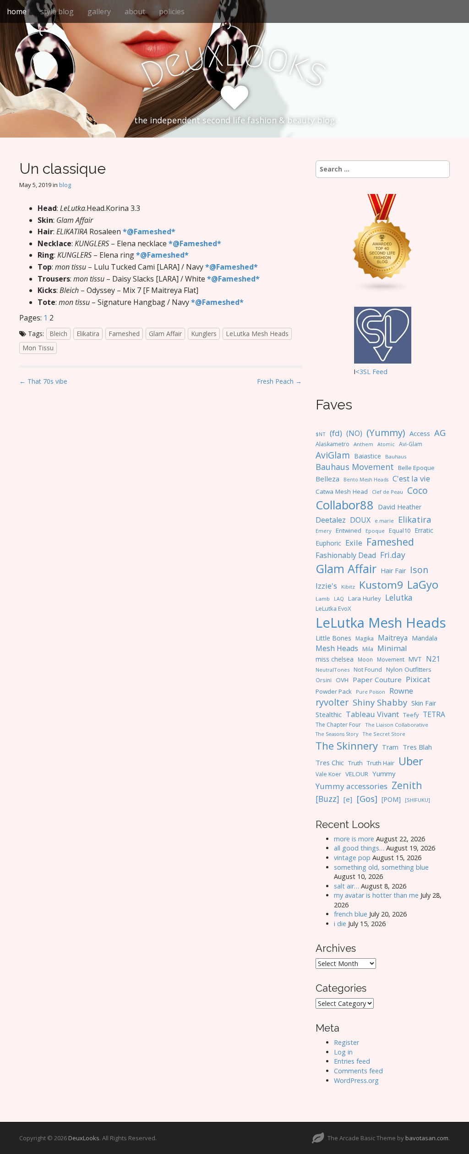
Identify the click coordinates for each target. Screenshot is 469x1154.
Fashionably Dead (346, 555)
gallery (99, 11)
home (17, 11)
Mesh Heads (337, 648)
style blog (57, 11)
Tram (390, 747)
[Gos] (366, 799)
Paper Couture (377, 679)
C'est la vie (411, 478)
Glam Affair (165, 333)
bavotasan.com (426, 1138)
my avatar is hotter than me (376, 895)
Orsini (324, 680)
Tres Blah (417, 746)
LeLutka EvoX (333, 608)
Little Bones (333, 638)
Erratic (423, 530)
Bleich (58, 333)
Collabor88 (345, 505)
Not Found (368, 670)
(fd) (336, 433)
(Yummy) (385, 432)
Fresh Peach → (279, 381)
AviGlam (333, 455)
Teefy (411, 715)
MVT (415, 659)
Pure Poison (370, 691)
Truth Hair (380, 763)
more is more (354, 838)
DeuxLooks (83, 1138)
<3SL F (365, 371)
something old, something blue (381, 867)
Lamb (323, 598)
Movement (390, 659)
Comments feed (358, 1070)
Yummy (383, 773)
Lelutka (399, 597)
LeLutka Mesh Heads (257, 333)
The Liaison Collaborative (396, 724)
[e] (348, 799)
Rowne (401, 690)
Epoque (375, 530)
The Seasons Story (337, 733)
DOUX (360, 520)
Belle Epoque (416, 468)
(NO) (354, 433)
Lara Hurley (364, 598)
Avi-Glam (410, 444)
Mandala (424, 638)
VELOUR (356, 774)
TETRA (434, 714)
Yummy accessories (351, 786)
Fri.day (392, 554)
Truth (355, 763)
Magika (364, 638)
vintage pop (352, 857)
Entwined (348, 530)
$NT (321, 434)
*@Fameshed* (149, 231)
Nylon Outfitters (408, 669)
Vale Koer (328, 774)
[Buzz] (327, 798)
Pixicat (418, 679)
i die (340, 923)
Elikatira (87, 333)
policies (172, 11)
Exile (353, 542)
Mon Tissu (38, 347)
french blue (350, 914)
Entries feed (352, 1061)
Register (346, 1042)
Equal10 (399, 530)
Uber (410, 761)
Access (419, 433)
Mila (367, 649)
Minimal (392, 648)
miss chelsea (335, 659)
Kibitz (348, 586)
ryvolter (332, 702)
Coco (417, 490)
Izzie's (326, 585)
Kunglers (204, 333)
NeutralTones (332, 669)
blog (65, 185)
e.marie (384, 520)
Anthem (363, 444)
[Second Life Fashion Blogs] (382, 242)
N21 (433, 659)
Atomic (386, 444)
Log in (343, 1052)
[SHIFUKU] (417, 799)
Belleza (327, 478)
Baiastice (367, 456)
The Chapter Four (338, 725)
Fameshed (124, 333)
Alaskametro (332, 444)
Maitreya (393, 638)
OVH (342, 680)
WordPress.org (356, 1080)
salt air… (346, 886)
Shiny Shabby (380, 702)
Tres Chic (330, 762)
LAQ (339, 599)
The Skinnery (347, 745)
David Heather (399, 506)
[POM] (391, 799)
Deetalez (331, 520)
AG (440, 432)
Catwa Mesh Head (342, 491)
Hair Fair (393, 570)
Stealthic (329, 714)
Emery (324, 530)
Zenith (407, 785)
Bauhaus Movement (355, 466)
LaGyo (422, 584)
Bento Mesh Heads (366, 479)
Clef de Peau (387, 491)
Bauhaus (395, 456)
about (135, 11)
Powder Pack (334, 691)
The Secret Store (383, 733)
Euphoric (328, 543)
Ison (419, 569)
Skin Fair (423, 702)
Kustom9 (381, 585)
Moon (365, 659)
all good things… (359, 848)
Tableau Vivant (372, 714)
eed (381, 371)
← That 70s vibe (43, 381)
